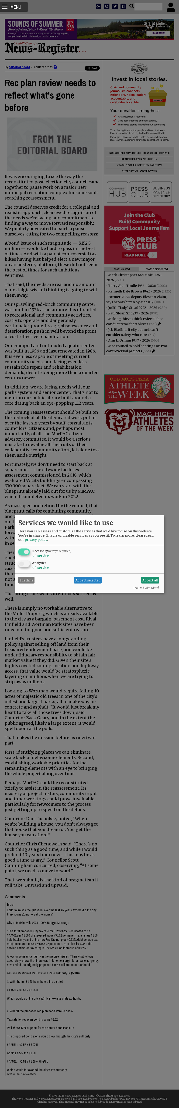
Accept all (150, 580)
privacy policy (36, 540)
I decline (26, 580)
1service (40, 556)
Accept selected (87, 580)
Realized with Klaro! (146, 588)
